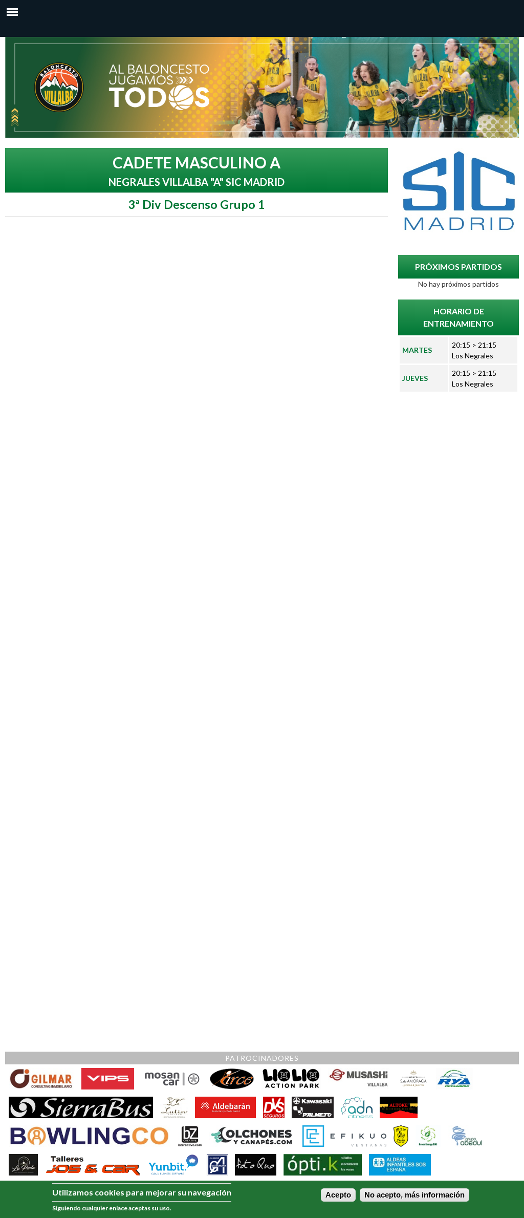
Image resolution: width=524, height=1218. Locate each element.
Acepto (338, 1195)
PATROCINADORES (262, 1058)
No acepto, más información (414, 1195)
